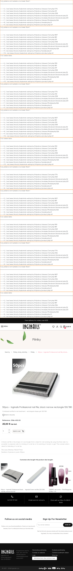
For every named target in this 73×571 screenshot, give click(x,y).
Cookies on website (38, 552)
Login (34, 555)
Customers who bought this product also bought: (36, 459)
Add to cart (17, 431)
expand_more (9, 432)
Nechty (7, 352)
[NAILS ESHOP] (31, 329)
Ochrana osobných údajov (60, 552)
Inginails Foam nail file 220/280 (35, 489)
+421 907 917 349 (12, 500)
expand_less (9, 430)
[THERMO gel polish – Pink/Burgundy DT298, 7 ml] (60, 474)
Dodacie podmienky (58, 550)
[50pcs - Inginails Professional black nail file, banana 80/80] (12, 474)
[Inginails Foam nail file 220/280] (36, 474)
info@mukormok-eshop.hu (36, 500)
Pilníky (33, 352)
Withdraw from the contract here (44, 558)
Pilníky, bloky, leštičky (20, 352)
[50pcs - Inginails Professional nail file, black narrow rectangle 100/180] (36, 405)
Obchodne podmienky (39, 550)
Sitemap (55, 555)
